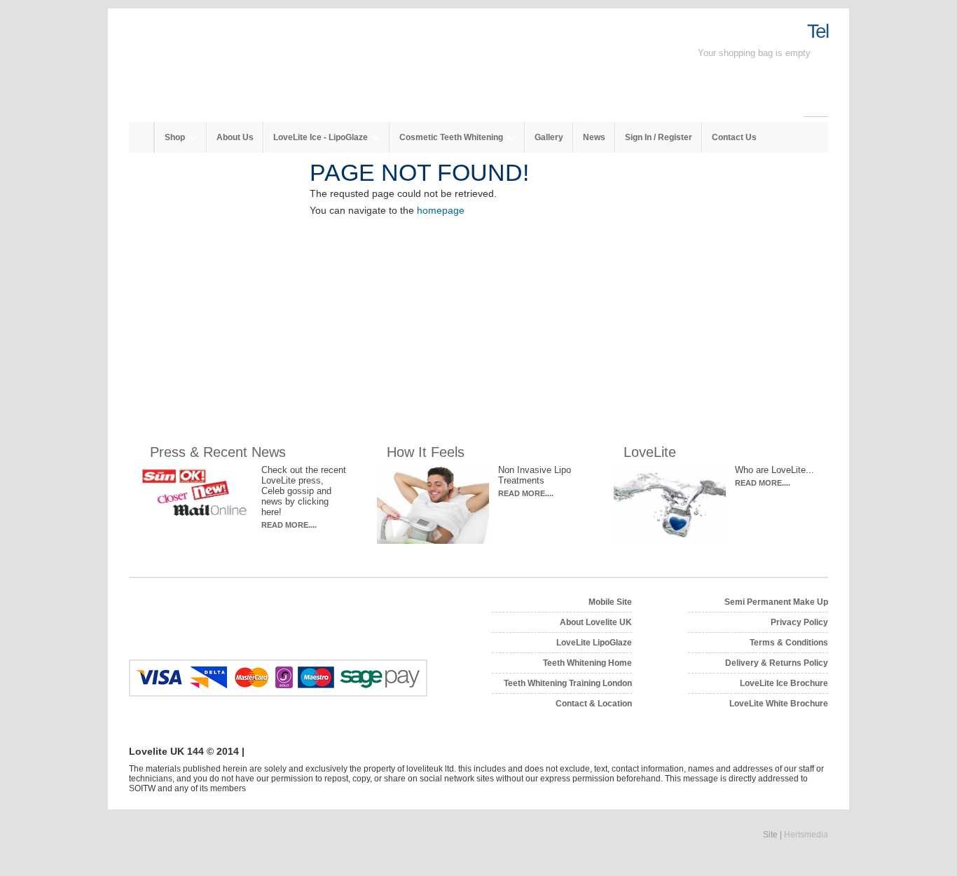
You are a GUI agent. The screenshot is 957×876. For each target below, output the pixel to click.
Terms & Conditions (789, 643)
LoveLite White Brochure (778, 704)
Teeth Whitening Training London (568, 683)
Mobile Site (610, 602)
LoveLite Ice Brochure (784, 683)
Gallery (549, 137)
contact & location (594, 704)
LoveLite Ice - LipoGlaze (321, 137)
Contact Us (734, 137)
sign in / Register (658, 137)
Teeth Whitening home (587, 663)
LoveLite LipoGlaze (594, 643)
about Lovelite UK (596, 622)
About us (235, 137)
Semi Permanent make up (776, 602)
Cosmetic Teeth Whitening (452, 137)
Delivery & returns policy (776, 663)
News (594, 137)
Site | (795, 835)
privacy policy (799, 622)
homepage (440, 210)
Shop (176, 137)
